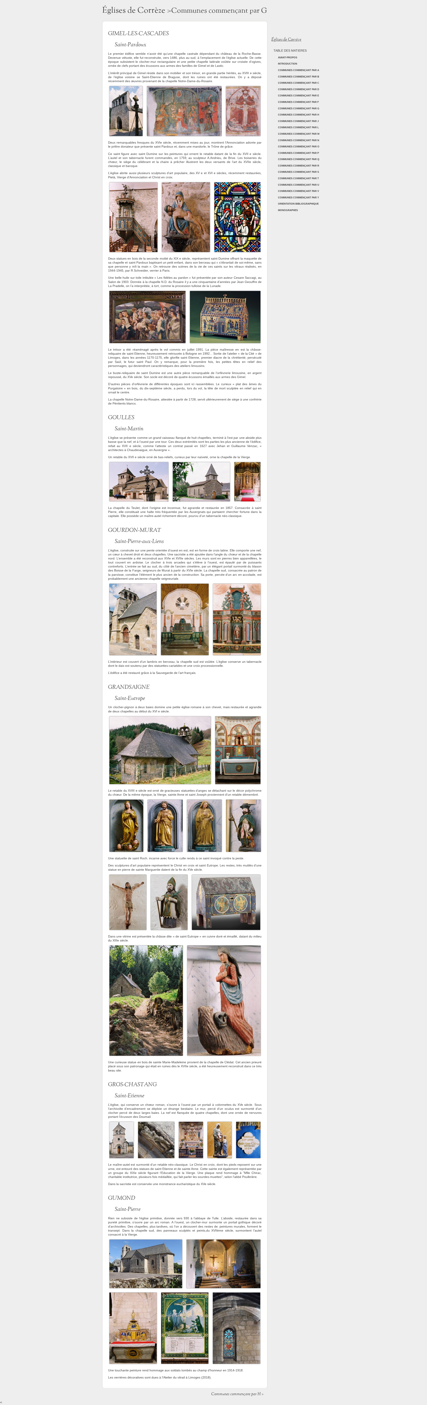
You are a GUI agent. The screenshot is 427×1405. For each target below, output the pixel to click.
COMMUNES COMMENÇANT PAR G (298, 108)
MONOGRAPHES (288, 210)
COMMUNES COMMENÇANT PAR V (298, 191)
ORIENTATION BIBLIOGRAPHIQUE (298, 203)
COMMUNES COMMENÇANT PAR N (298, 140)
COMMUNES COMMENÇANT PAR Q (298, 159)
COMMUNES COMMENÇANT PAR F (298, 102)
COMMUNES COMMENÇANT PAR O (298, 146)
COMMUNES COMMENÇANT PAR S (298, 172)
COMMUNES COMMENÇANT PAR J (298, 121)
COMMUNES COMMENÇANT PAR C (298, 82)
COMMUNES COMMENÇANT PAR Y (298, 197)
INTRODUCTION (287, 63)
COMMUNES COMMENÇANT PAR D (298, 89)
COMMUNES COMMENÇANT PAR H (298, 114)
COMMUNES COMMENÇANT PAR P (298, 153)
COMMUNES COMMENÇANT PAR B (298, 76)
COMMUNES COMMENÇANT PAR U (298, 184)
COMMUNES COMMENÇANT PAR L (298, 127)
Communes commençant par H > (237, 1394)
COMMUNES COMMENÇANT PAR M (298, 133)
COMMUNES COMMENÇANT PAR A (298, 70)
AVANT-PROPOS (287, 57)
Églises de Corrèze (133, 10)
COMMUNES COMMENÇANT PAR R (298, 165)
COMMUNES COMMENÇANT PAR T (298, 178)
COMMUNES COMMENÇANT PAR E (298, 95)
